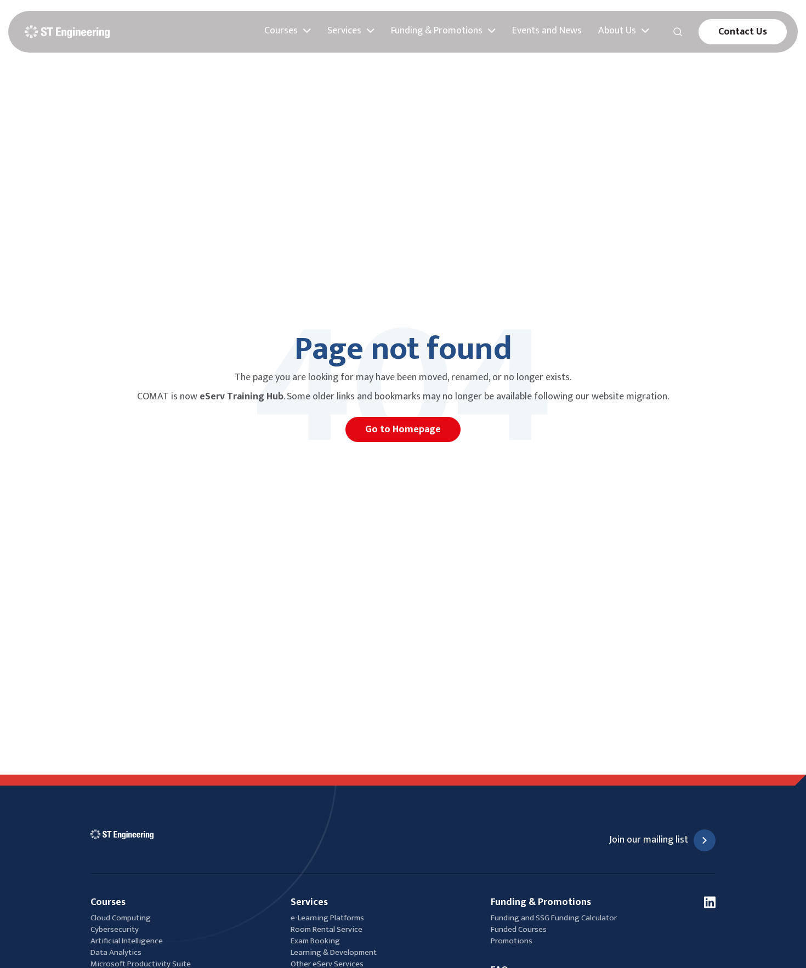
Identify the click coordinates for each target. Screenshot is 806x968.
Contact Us (742, 32)
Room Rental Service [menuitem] (326, 929)
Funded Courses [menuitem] (519, 929)
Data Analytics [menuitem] (115, 952)
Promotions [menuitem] (511, 941)
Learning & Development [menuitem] (334, 952)
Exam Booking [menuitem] (315, 941)
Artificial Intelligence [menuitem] (126, 941)
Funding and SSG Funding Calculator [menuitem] (554, 918)
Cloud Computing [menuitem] (120, 918)
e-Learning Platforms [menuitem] (327, 918)
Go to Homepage (403, 429)
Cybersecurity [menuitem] (114, 929)
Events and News (547, 31)
